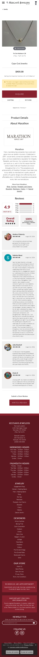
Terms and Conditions (19, 577)
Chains (23, 189)
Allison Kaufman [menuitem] (19, 521)
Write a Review (19, 402)
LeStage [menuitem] (19, 539)
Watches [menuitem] (19, 510)
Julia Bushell (17, 345)
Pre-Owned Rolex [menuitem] (19, 552)
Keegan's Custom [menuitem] (19, 537)
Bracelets (9, 189)
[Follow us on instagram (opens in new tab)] (22, 633)
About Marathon (19, 123)
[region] (19, 33)
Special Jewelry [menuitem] (19, 512)
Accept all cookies (27, 652)
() (33, 204)
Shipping (10, 100)
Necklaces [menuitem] (19, 499)
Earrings (14, 187)
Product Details (19, 117)
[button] (7, 2)
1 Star (17, 212)
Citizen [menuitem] (19, 532)
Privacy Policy (19, 574)
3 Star (17, 208)
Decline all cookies (12, 652)
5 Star (17, 204)
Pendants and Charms (24, 187)
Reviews (19, 198)
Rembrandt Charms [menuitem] (19, 555)
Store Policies (19, 569)
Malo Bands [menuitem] (19, 542)
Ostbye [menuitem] (19, 547)
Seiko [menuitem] (19, 558)
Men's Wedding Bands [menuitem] (19, 492)
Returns (28, 100)
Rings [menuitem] (19, 494)
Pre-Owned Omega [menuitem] (19, 550)
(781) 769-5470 (19, 56)
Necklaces (16, 189)
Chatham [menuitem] (19, 529)
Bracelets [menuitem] (19, 505)
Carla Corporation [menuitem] (19, 526)
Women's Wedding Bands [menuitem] (19, 489)
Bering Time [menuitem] (19, 524)
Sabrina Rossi (17, 255)
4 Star (17, 206)
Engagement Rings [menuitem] (19, 486)
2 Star (17, 210)
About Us (19, 566)
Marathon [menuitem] (19, 545)
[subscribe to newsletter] (34, 622)
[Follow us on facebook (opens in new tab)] (17, 633)
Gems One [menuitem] (19, 534)
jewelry (6, 9)
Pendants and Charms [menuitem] (19, 502)
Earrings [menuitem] (19, 497)
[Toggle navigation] (3, 3)
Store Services (19, 571)
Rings (9, 187)
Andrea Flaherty (19, 234)
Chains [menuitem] (20, 507)
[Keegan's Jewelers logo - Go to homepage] (19, 3)
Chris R (15, 373)
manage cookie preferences (19, 647)
